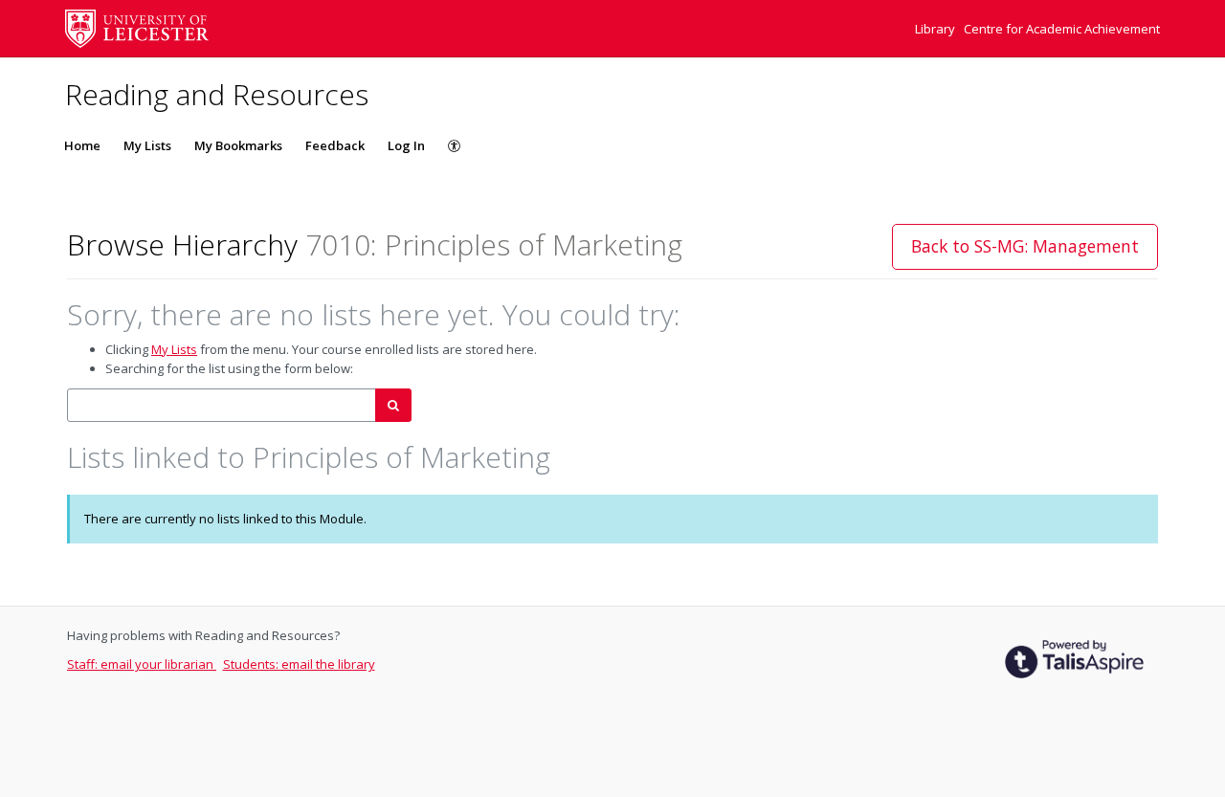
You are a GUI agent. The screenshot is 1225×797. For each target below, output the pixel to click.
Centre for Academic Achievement (1062, 28)
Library (936, 28)
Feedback (335, 145)
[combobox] (221, 405)
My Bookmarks (238, 145)
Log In (406, 145)
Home (82, 145)
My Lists (147, 145)
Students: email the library (299, 664)
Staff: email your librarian (141, 664)
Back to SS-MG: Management (1025, 245)
